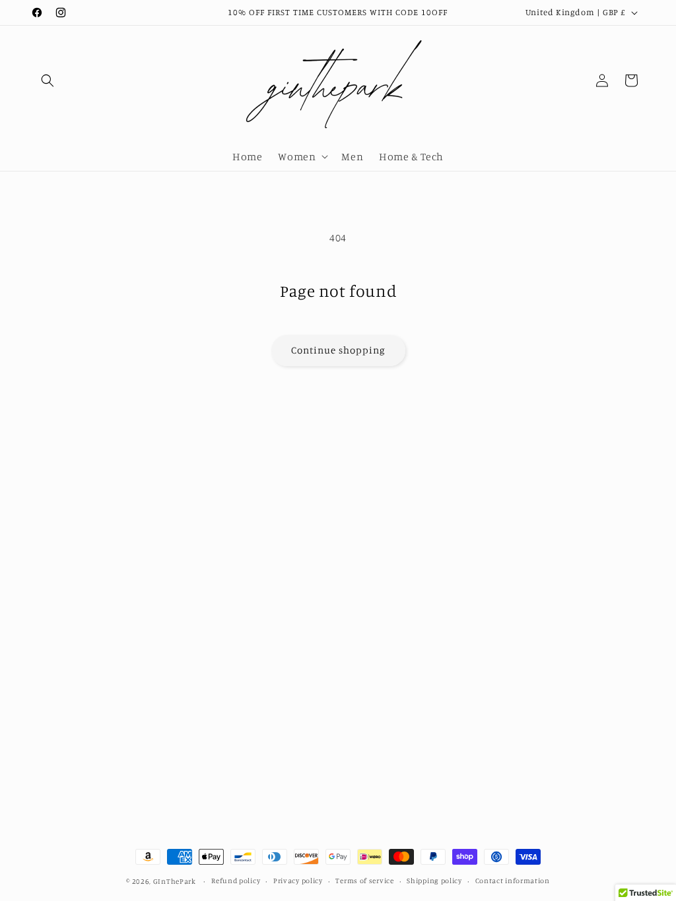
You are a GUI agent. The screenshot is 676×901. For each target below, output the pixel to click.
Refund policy (235, 880)
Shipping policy (434, 880)
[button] (47, 80)
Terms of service (364, 880)
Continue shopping (338, 350)
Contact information (512, 880)
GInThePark (174, 881)
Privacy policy (298, 880)
